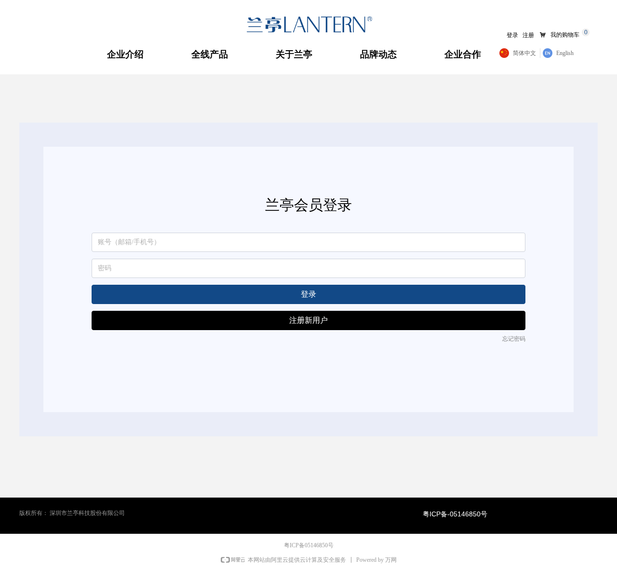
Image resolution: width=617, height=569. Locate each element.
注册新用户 (308, 320)
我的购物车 (564, 35)
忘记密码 (513, 338)
